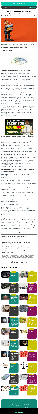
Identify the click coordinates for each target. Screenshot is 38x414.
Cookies (26, 407)
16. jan (32, 340)
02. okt (13, 283)
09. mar (31, 272)
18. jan (14, 317)
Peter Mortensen (11, 15)
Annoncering (26, 404)
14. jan (32, 374)
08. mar (13, 294)
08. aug (31, 306)
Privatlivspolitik (20, 412)
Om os (26, 405)
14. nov (32, 294)
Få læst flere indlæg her (19, 262)
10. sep (13, 306)
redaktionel (34, 15)
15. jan (14, 363)
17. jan (14, 340)
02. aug (13, 272)
